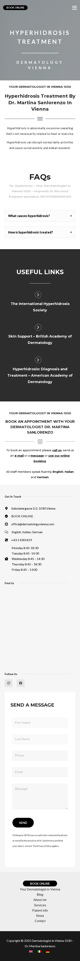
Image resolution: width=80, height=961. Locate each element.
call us (57, 450)
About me (40, 900)
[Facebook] (20, 683)
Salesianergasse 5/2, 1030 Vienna (33, 508)
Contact (40, 921)
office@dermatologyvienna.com (32, 524)
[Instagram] (8, 683)
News (40, 915)
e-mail (19, 455)
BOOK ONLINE (22, 516)
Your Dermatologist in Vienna (40, 889)
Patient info (40, 910)
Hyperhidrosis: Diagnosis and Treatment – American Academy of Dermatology (40, 375)
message (37, 455)
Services (40, 905)
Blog (40, 894)
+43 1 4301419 (21, 540)
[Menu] (74, 8)
